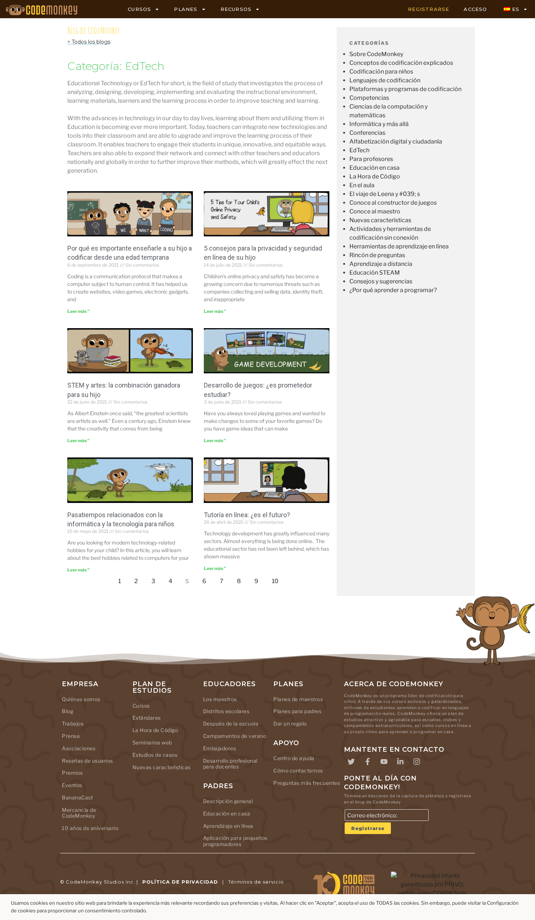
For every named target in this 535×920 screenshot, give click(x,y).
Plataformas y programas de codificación (405, 89)
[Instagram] (416, 761)
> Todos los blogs (88, 42)
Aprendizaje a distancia (380, 263)
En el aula (361, 185)
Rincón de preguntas (377, 255)
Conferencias (367, 132)
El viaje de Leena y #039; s (384, 193)
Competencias (369, 97)
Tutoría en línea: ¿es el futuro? (247, 515)
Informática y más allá (379, 124)
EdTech (359, 150)
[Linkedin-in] (400, 761)
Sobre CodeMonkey (376, 54)
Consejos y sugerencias (380, 281)
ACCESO (475, 9)
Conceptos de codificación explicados (401, 62)
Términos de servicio (256, 882)
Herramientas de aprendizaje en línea (399, 246)
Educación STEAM (374, 272)
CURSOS (139, 9)
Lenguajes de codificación (384, 80)
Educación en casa (374, 167)
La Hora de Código (374, 176)
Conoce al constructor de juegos (393, 202)
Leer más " (78, 311)
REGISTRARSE (428, 9)
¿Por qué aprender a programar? (393, 290)
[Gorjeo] (351, 761)
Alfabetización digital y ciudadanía (395, 141)
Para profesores (371, 159)
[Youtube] (384, 761)
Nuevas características (380, 220)
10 (277, 579)
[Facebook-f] (367, 761)
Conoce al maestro (374, 211)
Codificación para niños (381, 71)
